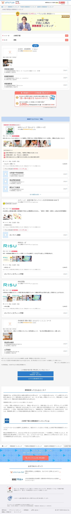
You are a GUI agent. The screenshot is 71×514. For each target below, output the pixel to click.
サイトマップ (17, 512)
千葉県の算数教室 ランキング (28, 7)
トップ (5, 7)
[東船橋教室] (35, 85)
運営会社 (4, 510)
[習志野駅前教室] (38, 181)
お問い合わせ (34, 510)
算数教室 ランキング (13, 7)
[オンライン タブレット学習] (35, 274)
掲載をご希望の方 (6, 512)
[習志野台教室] (35, 344)
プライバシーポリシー (15, 510)
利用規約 (26, 510)
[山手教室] (35, 351)
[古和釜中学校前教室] (38, 174)
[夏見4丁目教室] (38, 189)
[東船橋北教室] (35, 70)
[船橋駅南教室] (35, 77)
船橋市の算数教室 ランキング (45, 7)
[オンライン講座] (38, 235)
